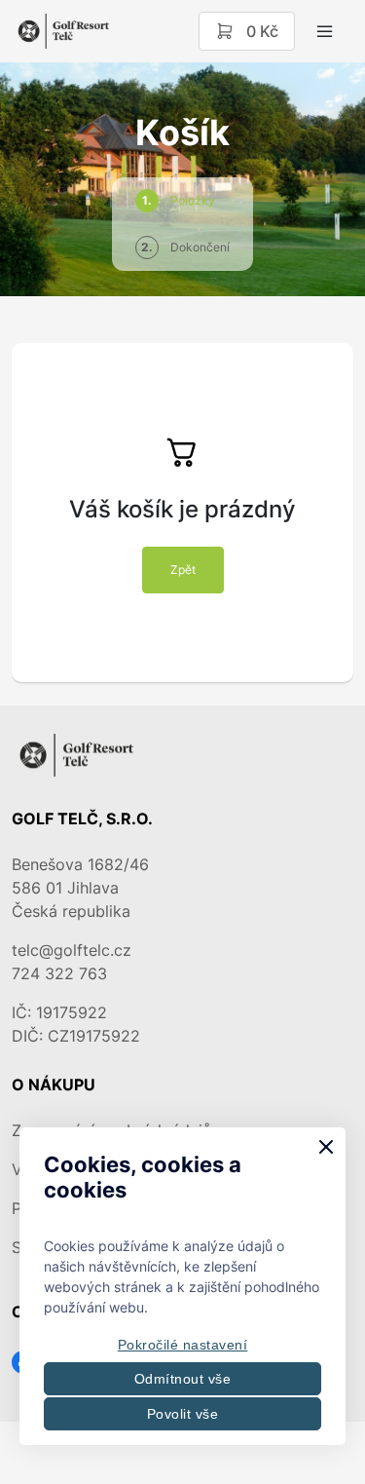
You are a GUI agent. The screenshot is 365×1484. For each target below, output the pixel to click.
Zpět (183, 569)
